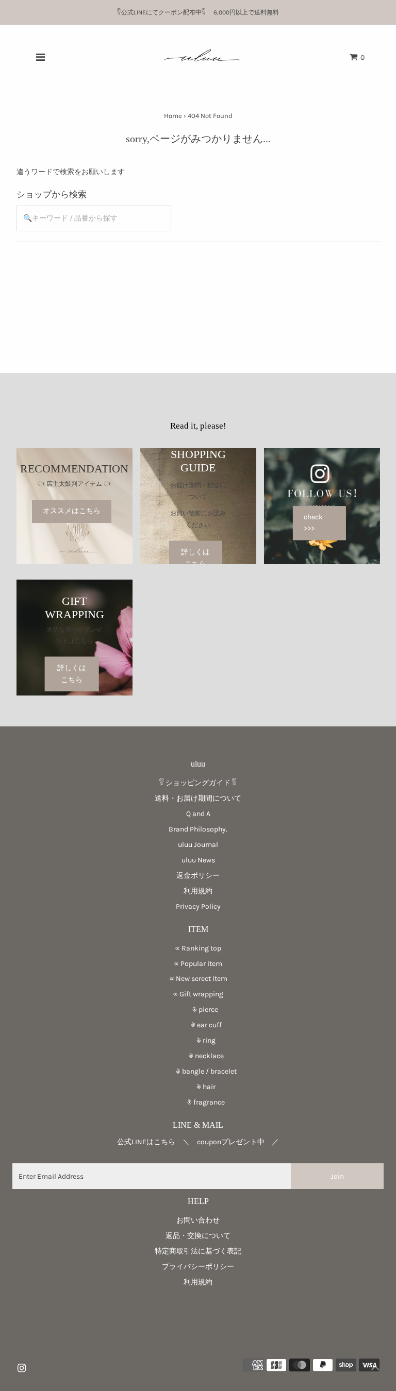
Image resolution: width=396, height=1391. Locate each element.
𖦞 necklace (198, 1055)
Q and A (198, 813)
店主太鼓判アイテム (74, 483)
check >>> (313, 523)
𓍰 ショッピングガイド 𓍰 (198, 782)
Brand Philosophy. (198, 829)
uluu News (198, 860)
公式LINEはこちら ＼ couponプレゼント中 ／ (198, 1142)
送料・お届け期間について (198, 798)
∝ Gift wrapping (198, 994)
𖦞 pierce (198, 1009)
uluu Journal (198, 844)
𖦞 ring (198, 1040)
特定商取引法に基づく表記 (198, 1251)
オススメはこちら (72, 511)
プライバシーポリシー (198, 1266)
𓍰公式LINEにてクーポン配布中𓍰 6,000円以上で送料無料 (201, 12)
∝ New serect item (198, 978)
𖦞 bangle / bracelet (198, 1071)
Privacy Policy (198, 906)
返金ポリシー (198, 875)
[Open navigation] (40, 57)
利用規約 (198, 891)
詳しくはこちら (195, 558)
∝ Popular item (198, 963)
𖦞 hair (198, 1086)
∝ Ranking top (198, 948)
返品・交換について (198, 1235)
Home (173, 116)
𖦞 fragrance (198, 1102)
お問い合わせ (198, 1220)
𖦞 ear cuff (198, 1025)
